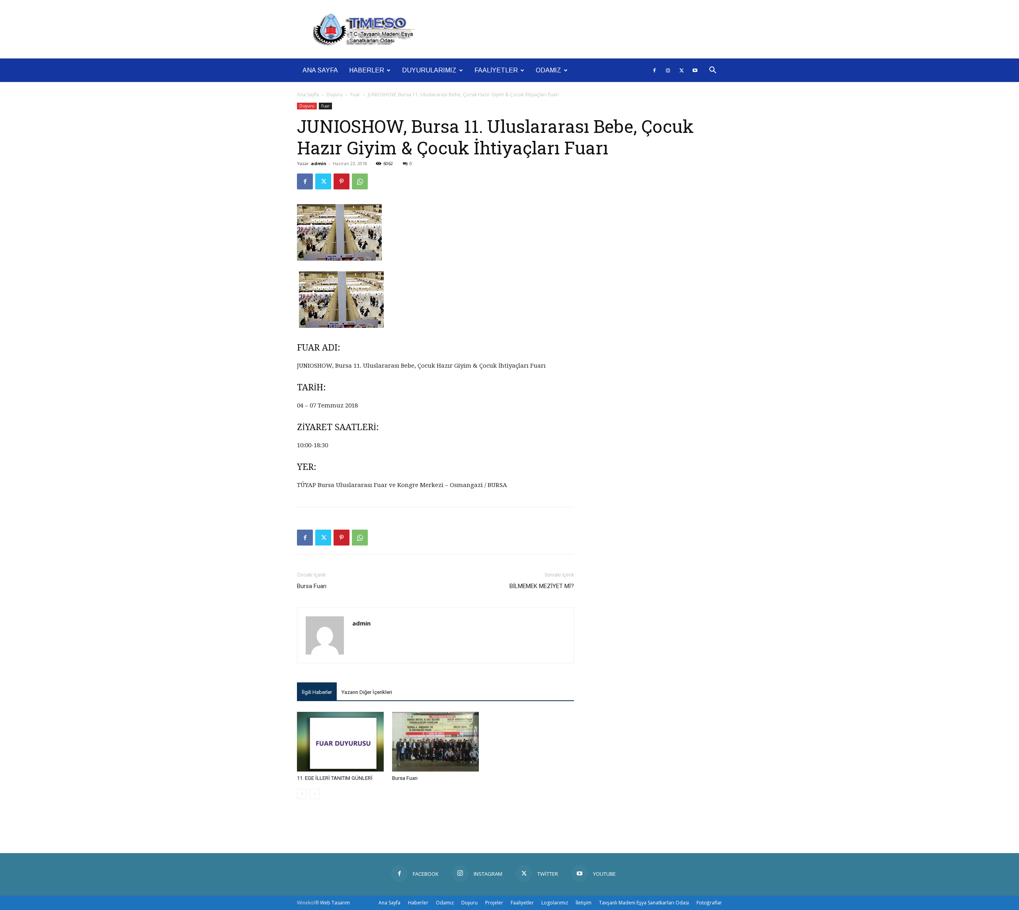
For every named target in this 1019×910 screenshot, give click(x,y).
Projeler (494, 902)
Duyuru (334, 94)
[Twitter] (681, 70)
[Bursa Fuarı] (435, 742)
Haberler (366, 70)
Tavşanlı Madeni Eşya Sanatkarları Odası (644, 902)
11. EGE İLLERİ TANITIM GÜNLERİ (335, 778)
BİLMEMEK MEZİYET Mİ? (542, 586)
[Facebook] (654, 70)
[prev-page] (302, 794)
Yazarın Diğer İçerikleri (367, 692)
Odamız (548, 70)
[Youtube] (695, 70)
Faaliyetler (496, 70)
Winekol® (308, 902)
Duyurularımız (429, 70)
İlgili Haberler (317, 692)
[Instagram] (668, 70)
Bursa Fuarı (311, 586)
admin (318, 163)
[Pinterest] (341, 181)
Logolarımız (554, 902)
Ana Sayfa (320, 70)
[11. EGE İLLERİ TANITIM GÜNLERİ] (340, 742)
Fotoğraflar (709, 902)
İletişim (583, 902)
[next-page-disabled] (315, 794)
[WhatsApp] (360, 181)
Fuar (355, 94)
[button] (712, 71)
